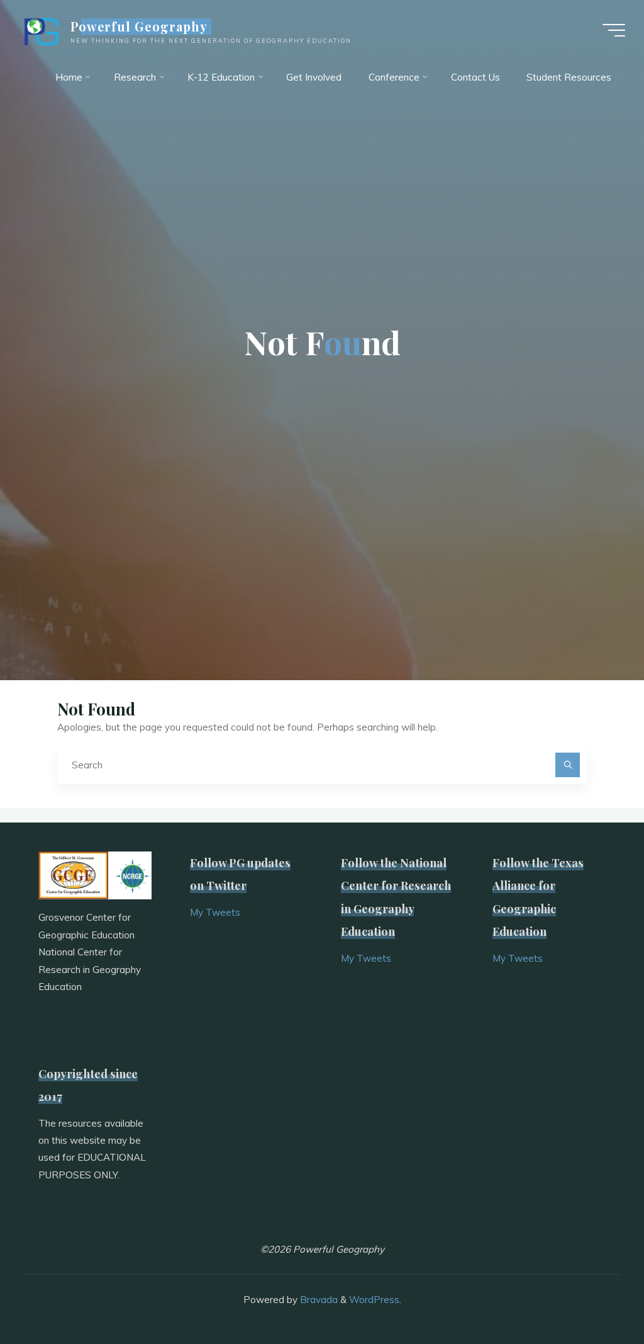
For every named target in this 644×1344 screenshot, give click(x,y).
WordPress (374, 1300)
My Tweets (215, 912)
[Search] (567, 765)
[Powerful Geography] (40, 30)
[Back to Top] (595, 1295)
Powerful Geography (139, 26)
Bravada (317, 1300)
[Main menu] (613, 30)
